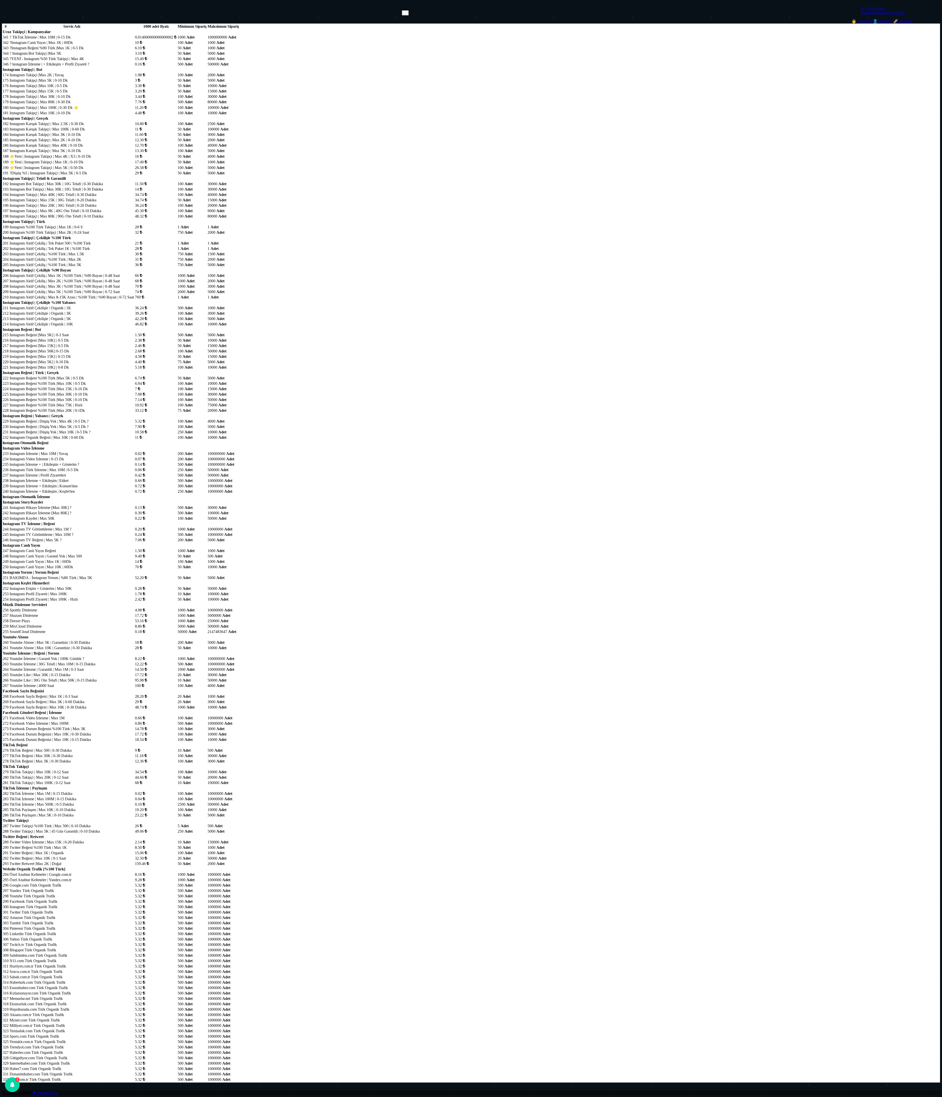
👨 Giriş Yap (861, 21)
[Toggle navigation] (405, 12)
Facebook (869, 13)
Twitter (899, 13)
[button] (12, 1084)
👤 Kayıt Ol (882, 21)
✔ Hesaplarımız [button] (873, 8)
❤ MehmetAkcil (45, 1093)
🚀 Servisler (903, 21)
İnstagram (885, 13)
